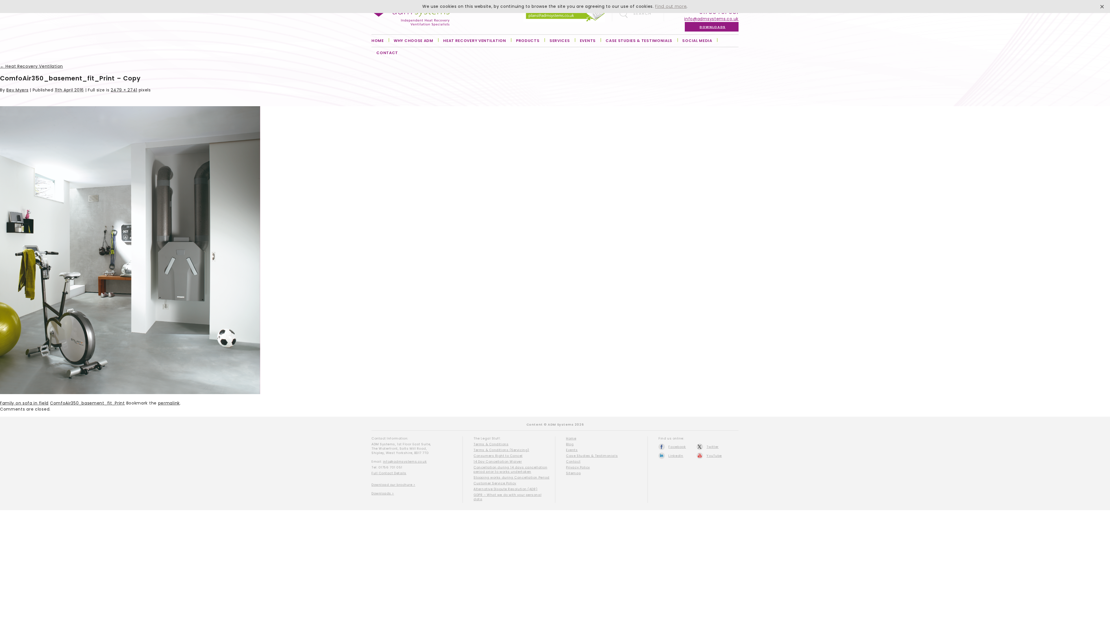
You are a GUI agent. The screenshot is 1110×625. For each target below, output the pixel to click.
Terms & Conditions (490, 444)
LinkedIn (675, 455)
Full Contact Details (388, 473)
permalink (169, 403)
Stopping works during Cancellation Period (511, 477)
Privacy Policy (578, 467)
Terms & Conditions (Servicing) (501, 450)
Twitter (712, 446)
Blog (570, 444)
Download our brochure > (393, 484)
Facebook (677, 446)
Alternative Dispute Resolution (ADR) (505, 489)
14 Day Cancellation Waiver (497, 461)
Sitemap (573, 473)
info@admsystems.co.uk (711, 19)
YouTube (714, 455)
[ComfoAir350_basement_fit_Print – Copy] (130, 393)
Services (560, 40)
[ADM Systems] (410, 17)
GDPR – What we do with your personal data (507, 496)
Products (528, 40)
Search (642, 13)
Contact (387, 53)
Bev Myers (17, 90)
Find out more (671, 6)
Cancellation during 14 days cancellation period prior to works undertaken (510, 469)
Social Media (697, 40)
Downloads (713, 27)
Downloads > (382, 493)
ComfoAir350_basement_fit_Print (87, 403)
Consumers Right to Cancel (498, 455)
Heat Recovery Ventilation (474, 40)
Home (377, 40)
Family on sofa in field (24, 403)
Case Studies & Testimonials (639, 40)
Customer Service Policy (494, 483)
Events (588, 40)
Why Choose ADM (413, 40)
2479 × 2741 (124, 90)
